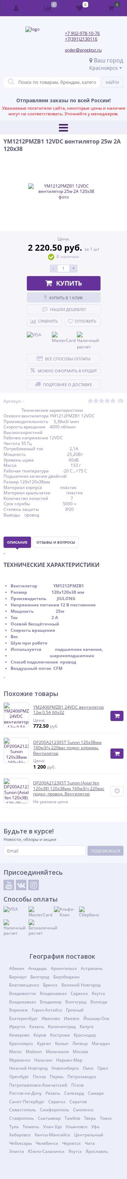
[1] (90, 401)
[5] (113, 401)
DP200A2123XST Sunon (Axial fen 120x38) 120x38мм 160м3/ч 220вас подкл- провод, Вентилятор (68, 788)
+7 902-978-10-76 (82, 33)
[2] (96, 401)
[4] (107, 401)
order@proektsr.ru (83, 50)
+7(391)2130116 (81, 39)
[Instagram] (33, 885)
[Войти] (16, 8)
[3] (101, 401)
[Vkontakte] (21, 885)
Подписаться (105, 851)
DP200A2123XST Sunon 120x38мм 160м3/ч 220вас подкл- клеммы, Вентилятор (67, 748)
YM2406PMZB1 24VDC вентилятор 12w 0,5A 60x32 (68, 709)
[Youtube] (9, 885)
